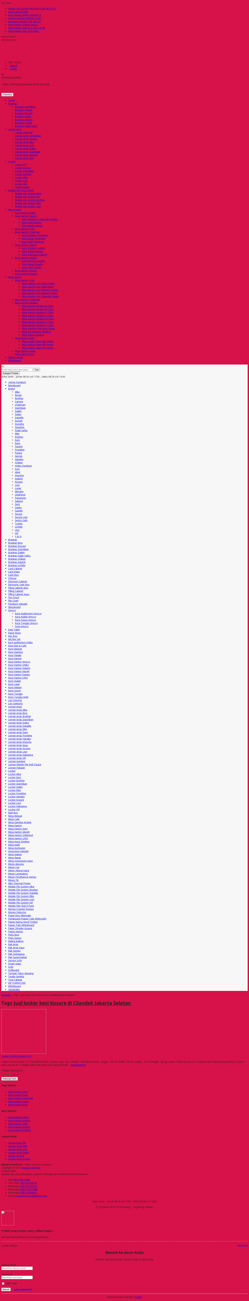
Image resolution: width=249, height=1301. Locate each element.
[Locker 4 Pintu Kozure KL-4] (23, 1052)
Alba (17, 391)
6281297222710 (28, 1186)
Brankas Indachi (23, 119)
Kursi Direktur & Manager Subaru (40, 219)
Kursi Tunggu (15, 693)
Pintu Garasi (14, 938)
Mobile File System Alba (28, 193)
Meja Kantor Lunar (25, 351)
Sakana (19, 501)
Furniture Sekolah (17, 603)
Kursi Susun (14, 690)
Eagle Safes (21, 430)
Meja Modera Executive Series (38, 328)
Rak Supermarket (17, 957)
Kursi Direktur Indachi (33, 248)
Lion (17, 485)
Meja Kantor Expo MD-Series (38, 341)
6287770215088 (28, 1189)
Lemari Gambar (16, 761)
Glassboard (14, 607)
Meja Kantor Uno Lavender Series (40, 296)
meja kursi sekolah (18, 851)
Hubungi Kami (9, 1078)
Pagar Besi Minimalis (19, 915)
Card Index (14, 571)
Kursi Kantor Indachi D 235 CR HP (26, 27)
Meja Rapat (14, 857)
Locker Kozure (23, 167)
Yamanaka (14, 989)
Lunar (18, 488)
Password (6, 1274)
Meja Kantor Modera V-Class (37, 325)
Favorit (19, 446)
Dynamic (20, 427)
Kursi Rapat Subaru (32, 225)
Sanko (18, 507)
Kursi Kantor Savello (26, 257)
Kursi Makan (15, 687)
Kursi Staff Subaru (31, 222)
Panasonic (20, 497)
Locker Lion (21, 180)
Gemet (18, 456)
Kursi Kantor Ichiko (25, 212)
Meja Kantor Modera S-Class (37, 322)
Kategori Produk (10, 373)
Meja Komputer (16, 848)
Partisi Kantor (15, 931)
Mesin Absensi (16, 864)
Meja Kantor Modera (26, 302)
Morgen (19, 491)
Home (11, 100)
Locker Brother (23, 174)
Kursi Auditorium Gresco (28, 613)
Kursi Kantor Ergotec (26, 273)
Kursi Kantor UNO (25, 228)
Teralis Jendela (16, 976)
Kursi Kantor (15, 209)
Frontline (20, 449)
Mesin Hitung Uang (18, 870)
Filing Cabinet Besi (18, 587)
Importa (19, 475)
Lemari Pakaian (16, 767)
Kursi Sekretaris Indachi (34, 254)
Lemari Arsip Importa (19, 742)
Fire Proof (13, 597)
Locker (12, 161)
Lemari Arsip (15, 129)
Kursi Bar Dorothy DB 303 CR (24, 21)
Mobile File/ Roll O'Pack (21, 905)
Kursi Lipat (14, 684)
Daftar (138, 1297)
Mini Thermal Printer (19, 883)
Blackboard (14, 385)
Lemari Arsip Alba (24, 142)
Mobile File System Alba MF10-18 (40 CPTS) (32, 8)
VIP (16, 533)
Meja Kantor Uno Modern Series (39, 293)
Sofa (10, 966)
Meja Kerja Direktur (19, 841)
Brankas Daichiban (25, 106)
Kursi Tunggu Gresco (26, 623)
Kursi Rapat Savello (32, 264)
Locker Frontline (17, 793)
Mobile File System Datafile (23, 893)
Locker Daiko (22, 187)
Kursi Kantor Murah (18, 671)
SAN (17, 504)
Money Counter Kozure (21, 909)
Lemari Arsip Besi (17, 713)
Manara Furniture (30, 1167)
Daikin (18, 411)
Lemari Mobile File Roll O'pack (24, 764)
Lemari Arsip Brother (26, 155)
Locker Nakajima (17, 806)
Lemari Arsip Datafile (19, 726)
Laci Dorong (15, 700)
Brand (11, 388)
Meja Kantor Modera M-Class (38, 318)
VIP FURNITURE (17, 982)
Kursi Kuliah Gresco (25, 616)
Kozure (19, 481)
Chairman (20, 404)
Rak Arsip (13, 944)
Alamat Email (8, 1265)
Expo (17, 443)
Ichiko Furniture (23, 465)
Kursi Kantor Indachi (26, 245)
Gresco (12, 610)
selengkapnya (78, 1064)
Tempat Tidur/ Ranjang (21, 973)
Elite (17, 433)
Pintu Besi (13, 934)
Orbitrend (20, 494)
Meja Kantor (15, 277)
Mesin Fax (13, 867)
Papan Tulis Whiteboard (21, 925)
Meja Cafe (13, 819)
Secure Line (21, 517)
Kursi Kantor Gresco (26, 270)
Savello (19, 510)
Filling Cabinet (15, 357)
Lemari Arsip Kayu (18, 745)
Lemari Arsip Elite (24, 158)
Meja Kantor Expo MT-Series (37, 347)
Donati (18, 420)
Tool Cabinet (15, 979)
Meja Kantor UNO (25, 280)
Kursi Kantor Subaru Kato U (23, 24)
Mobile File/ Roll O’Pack (21, 190)
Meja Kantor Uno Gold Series (38, 286)
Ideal (17, 472)
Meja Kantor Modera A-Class (38, 306)
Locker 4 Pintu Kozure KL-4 (16, 1056)
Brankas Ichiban (23, 110)
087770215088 (22, 1179)
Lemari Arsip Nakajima (20, 754)
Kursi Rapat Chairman (33, 238)
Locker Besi (14, 777)
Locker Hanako (16, 796)
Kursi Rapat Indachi (32, 251)
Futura (18, 452)
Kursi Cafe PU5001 (18, 11)
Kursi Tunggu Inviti (18, 697)
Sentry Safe (21, 520)
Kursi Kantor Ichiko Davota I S (24, 15)
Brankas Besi (15, 542)
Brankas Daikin (23, 116)
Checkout (7, 94)
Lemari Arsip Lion (24, 145)
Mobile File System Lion (28, 206)
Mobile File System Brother (30, 200)
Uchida (18, 526)
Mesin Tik (13, 880)
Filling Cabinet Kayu (18, 594)
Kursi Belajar (15, 648)
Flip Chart (13, 600)
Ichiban (19, 462)
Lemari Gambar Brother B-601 (25, 18)
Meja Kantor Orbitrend (27, 299)
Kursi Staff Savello (31, 267)
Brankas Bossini (24, 113)
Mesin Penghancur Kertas (22, 876)
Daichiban (20, 407)
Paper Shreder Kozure (20, 928)
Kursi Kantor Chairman (27, 232)
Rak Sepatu (14, 950)
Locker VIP (21, 164)
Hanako (19, 459)
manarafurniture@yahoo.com (31, 1195)
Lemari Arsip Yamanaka (28, 135)
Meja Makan (15, 854)
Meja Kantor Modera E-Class (37, 315)
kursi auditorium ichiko (20, 642)
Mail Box (13, 812)
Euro (17, 440)
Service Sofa (15, 960)
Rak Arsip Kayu (16, 947)
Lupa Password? (23, 1289)
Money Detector (17, 912)
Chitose (12, 578)
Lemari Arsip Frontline (20, 735)
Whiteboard (14, 360)
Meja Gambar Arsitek (19, 822)
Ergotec (19, 436)
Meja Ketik (14, 844)
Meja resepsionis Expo (20, 860)
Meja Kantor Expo (25, 338)
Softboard (13, 970)
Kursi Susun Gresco (25, 620)
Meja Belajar (15, 815)
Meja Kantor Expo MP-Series (37, 344)
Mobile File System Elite (28, 203)
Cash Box (13, 575)
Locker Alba (21, 177)
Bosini (18, 395)
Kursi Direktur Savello (33, 261)
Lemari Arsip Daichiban (27, 151)
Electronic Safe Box (18, 584)
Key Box (12, 636)
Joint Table (14, 629)
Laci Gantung (15, 703)
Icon (17, 469)
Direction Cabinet (17, 581)
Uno (17, 530)
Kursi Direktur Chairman (35, 235)
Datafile (19, 417)
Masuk (6, 1289)
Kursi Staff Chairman (33, 241)
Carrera (19, 401)
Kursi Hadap (14, 655)
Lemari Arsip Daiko (25, 148)
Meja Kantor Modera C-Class (38, 312)
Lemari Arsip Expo (18, 732)
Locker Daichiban (24, 171)
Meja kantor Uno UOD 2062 (23, 31)
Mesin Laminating (18, 873)
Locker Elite (21, 183)
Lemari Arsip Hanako (19, 738)
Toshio (19, 523)
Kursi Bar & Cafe (17, 645)
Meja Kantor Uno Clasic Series (38, 283)
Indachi (19, 478)
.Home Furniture (17, 382)
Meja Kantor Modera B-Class (38, 309)
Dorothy (19, 424)
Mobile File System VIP (27, 196)
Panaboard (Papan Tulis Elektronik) (27, 918)
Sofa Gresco (21, 626)
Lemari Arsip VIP (24, 132)
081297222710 (29, 1183)
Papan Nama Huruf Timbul (22, 921)
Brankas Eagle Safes (26, 126)
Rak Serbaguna (16, 954)
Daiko (18, 414)
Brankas (12, 103)
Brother (19, 398)
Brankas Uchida (23, 122)
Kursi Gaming (15, 652)
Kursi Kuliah (14, 681)
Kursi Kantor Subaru (26, 216)
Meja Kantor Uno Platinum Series (40, 289)
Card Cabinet (15, 568)
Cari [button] (37, 369)
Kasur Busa (14, 632)
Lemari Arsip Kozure (26, 138)
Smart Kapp (14, 963)
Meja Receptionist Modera (36, 331)
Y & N (18, 536)
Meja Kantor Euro (24, 354)
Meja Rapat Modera (33, 334)
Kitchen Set (14, 639)
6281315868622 (28, 1192)
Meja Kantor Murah (19, 832)
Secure (18, 513)
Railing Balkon (16, 941)
